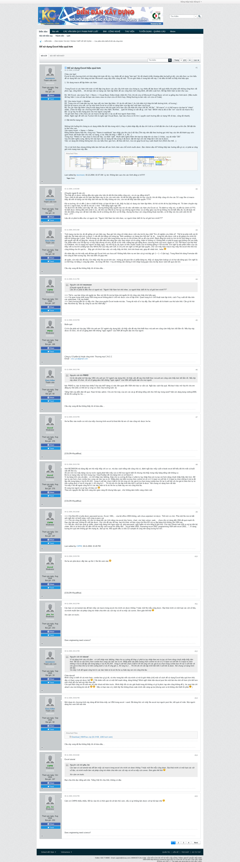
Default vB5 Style (48, 852)
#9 (197, 512)
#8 (197, 465)
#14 (196, 755)
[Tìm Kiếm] (199, 16)
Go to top (196, 852)
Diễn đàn (43, 31)
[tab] (43, 56)
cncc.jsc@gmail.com (79, 359)
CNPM (79, 546)
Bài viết (55, 31)
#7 (197, 417)
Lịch (68, 36)
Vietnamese (65, 852)
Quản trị (166, 852)
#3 (197, 230)
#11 (196, 604)
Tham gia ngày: (48, 87)
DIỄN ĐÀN (48, 41)
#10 (196, 556)
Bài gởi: (49, 92)
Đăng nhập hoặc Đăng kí (190, 2)
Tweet (51, 99)
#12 (196, 651)
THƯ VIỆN (129, 31)
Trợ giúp (185, 852)
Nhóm (172, 31)
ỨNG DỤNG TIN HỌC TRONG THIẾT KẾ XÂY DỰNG (73, 41)
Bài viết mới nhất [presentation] (57, 56)
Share (52, 95)
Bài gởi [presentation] (44, 56)
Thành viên (59, 36)
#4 (197, 279)
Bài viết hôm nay (46, 36)
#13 (196, 698)
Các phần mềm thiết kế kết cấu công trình (108, 41)
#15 (196, 796)
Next (196, 843)
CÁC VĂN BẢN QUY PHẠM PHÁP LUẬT (80, 31)
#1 (197, 68)
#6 (197, 370)
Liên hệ (175, 852)
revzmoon (50, 78)
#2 (197, 189)
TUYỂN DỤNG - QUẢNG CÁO (152, 31)
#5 (197, 320)
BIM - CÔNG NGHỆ (111, 31)
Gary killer (50, 241)
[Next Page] (190, 60)
